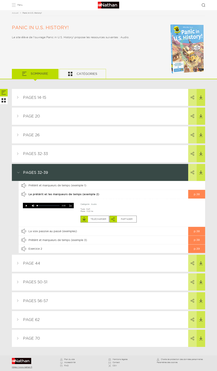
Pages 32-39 (35, 172)
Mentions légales (120, 359)
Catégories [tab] (86, 73)
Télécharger (201, 97)
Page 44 (31, 263)
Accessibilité (69, 362)
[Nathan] (22, 361)
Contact (116, 362)
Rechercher (203, 5)
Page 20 (31, 116)
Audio (94, 204)
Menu (20, 5)
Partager (192, 97)
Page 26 (31, 135)
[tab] (4, 93)
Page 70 (31, 338)
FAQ (66, 366)
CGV (115, 366)
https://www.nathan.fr (22, 367)
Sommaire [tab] (39, 73)
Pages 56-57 (35, 301)
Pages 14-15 (34, 97)
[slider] (48, 205)
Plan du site (69, 359)
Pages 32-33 (35, 154)
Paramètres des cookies (167, 362)
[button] (26, 205)
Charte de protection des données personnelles (182, 359)
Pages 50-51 (35, 282)
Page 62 (31, 320)
